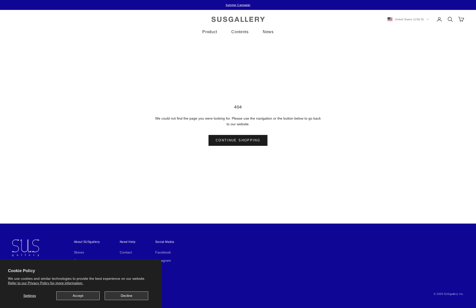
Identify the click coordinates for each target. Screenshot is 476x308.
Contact (126, 252)
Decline (126, 296)
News (268, 32)
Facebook (163, 252)
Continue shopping (238, 140)
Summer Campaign (238, 4)
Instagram (163, 260)
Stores (79, 252)
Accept (78, 296)
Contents (239, 32)
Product (209, 32)
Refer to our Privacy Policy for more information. (45, 283)
